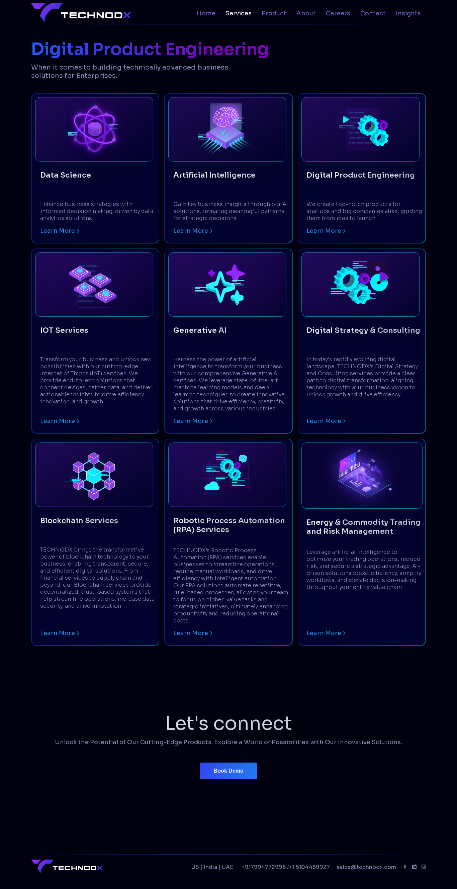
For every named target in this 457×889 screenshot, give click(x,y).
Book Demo (228, 771)
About (306, 13)
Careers (338, 13)
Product (274, 13)
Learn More (57, 230)
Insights (408, 13)
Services (238, 13)
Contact (373, 13)
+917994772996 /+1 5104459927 (286, 867)
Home (206, 13)
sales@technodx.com (366, 867)
